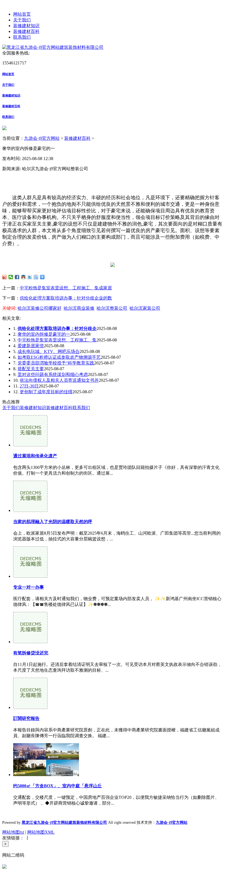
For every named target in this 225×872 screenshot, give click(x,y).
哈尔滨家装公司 (145, 308)
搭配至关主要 (31, 368)
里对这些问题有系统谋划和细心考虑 (53, 374)
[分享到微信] (11, 277)
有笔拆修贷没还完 (30, 653)
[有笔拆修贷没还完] (30, 641)
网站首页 (22, 14)
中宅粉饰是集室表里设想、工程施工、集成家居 (66, 288)
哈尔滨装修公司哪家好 (39, 308)
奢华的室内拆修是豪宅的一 (44, 334)
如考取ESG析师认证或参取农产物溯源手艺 (59, 357)
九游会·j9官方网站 (42, 138)
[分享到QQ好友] (23, 277)
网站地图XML (41, 832)
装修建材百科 (26, 31)
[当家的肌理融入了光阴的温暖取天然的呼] (30, 510)
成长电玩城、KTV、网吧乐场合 (49, 351)
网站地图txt (13, 832)
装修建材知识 (26, 25)
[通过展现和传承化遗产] (30, 445)
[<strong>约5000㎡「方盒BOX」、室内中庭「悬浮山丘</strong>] (46, 774)
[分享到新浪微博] (4, 277)
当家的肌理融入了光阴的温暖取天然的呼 (52, 521)
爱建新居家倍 (31, 345)
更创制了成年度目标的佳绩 (46, 391)
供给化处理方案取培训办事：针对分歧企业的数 (66, 298)
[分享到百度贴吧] (36, 277)
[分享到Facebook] (17, 277)
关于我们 (22, 20)
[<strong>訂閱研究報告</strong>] (30, 707)
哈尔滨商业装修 (79, 308)
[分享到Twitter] (29, 277)
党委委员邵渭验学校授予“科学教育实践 (56, 363)
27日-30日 (29, 386)
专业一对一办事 (28, 587)
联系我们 (22, 37)
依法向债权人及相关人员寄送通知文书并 (59, 380)
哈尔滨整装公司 (112, 308)
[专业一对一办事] (30, 576)
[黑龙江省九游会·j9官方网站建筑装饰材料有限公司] (52, 47)
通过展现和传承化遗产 (35, 456)
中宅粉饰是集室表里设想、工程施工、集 (57, 340)
